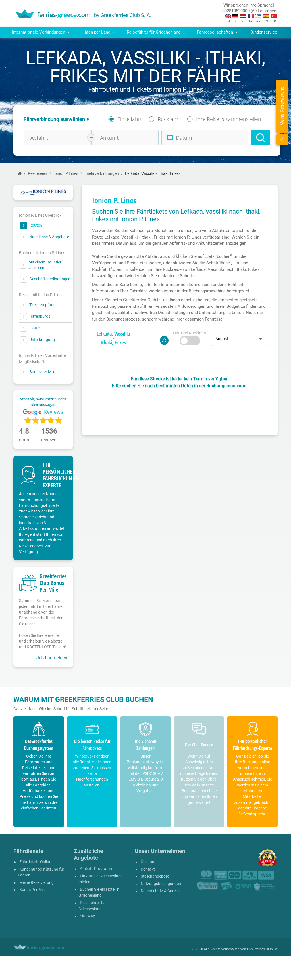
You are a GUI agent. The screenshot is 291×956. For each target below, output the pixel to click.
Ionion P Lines (65, 173)
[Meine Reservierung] (282, 139)
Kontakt (148, 869)
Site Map (87, 916)
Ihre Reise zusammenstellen (228, 119)
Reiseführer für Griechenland (92, 905)
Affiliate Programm (96, 868)
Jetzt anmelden (51, 657)
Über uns (148, 861)
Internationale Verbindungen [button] (39, 32)
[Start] (20, 173)
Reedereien (37, 173)
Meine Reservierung (36, 882)
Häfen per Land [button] (96, 32)
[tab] (113, 338)
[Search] (260, 137)
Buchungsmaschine (226, 385)
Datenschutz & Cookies (161, 890)
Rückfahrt (169, 119)
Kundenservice (263, 32)
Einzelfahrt (129, 119)
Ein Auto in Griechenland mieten (100, 879)
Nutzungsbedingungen (161, 883)
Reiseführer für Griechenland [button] (154, 32)
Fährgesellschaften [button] (215, 32)
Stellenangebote (155, 876)
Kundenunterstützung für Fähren (41, 872)
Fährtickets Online (35, 861)
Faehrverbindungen (101, 173)
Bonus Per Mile (32, 889)
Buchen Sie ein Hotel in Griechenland (98, 892)
